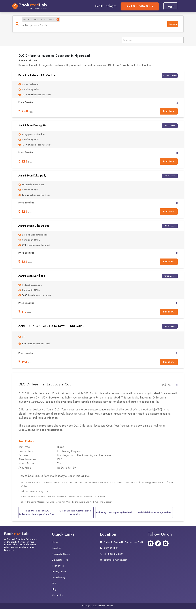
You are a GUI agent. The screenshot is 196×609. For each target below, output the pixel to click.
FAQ (54, 583)
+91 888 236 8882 (139, 6)
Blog (54, 589)
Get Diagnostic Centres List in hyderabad (75, 512)
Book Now (168, 111)
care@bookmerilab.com (115, 559)
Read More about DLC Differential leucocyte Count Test (37, 512)
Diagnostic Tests (60, 559)
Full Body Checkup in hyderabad (114, 512)
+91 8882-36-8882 (113, 554)
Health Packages (105, 6)
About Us (56, 548)
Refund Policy (58, 577)
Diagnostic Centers (61, 554)
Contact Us (57, 595)
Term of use (58, 565)
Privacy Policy (59, 571)
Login (170, 6)
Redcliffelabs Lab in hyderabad (155, 512)
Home (55, 542)
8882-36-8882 (111, 548)
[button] (177, 102)
